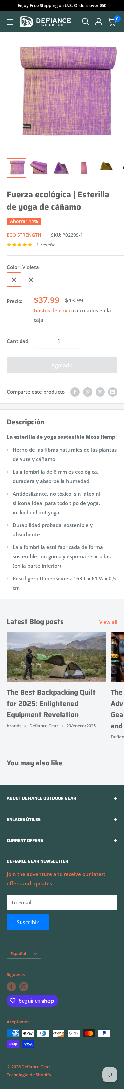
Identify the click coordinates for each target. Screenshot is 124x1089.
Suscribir (28, 922)
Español (18, 953)
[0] (112, 22)
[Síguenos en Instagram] (23, 986)
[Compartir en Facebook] (75, 392)
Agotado (62, 365)
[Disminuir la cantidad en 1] (41, 341)
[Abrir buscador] (85, 21)
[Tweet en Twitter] (100, 392)
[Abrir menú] (10, 22)
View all (108, 622)
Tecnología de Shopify (29, 1075)
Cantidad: (18, 341)
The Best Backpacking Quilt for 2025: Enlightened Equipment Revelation (51, 703)
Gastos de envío (53, 310)
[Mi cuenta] (98, 21)
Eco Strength (24, 235)
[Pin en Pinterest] (87, 392)
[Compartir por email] (112, 392)
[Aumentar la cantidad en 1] (76, 341)
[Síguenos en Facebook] (11, 986)
